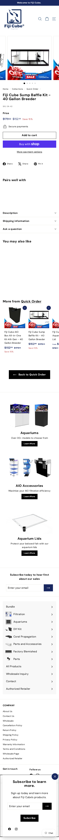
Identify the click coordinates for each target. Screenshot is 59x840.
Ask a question (12, 229)
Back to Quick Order (32, 374)
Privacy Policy (10, 739)
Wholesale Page (11, 753)
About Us (7, 711)
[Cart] (47, 19)
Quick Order (32, 89)
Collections (17, 89)
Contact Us (8, 716)
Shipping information (16, 221)
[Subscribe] (47, 806)
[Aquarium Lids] (29, 521)
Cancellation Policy (12, 725)
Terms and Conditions (14, 749)
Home (5, 89)
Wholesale (8, 720)
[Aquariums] (29, 415)
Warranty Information (14, 744)
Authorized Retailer (12, 758)
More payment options (29, 151)
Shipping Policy (10, 735)
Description (10, 213)
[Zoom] (47, 75)
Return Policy (9, 730)
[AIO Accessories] (29, 468)
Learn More (29, 443)
